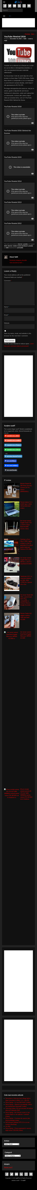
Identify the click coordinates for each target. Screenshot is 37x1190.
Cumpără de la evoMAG (14, 440)
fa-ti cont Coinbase (12, 465)
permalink (20, 247)
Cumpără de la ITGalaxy (14, 445)
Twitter (10, 6)
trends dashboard (22, 246)
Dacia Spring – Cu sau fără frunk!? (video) (17, 1102)
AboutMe (24, 260)
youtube (25, 244)
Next (33, 34)
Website (6, 323)
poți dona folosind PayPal (14, 456)
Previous (26, 34)
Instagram (24, 6)
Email (29, 6)
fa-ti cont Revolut (12, 470)
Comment (7, 280)
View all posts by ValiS (17, 262)
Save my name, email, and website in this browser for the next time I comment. (17, 335)
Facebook (5, 6)
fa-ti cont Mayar (11, 461)
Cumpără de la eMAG (13, 436)
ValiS (24, 38)
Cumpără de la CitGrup (13, 449)
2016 (5, 246)
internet (20, 244)
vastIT (24, 1180)
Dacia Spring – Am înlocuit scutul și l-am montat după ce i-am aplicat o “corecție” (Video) (17, 1114)
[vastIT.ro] (18, 2)
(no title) (7, 1126)
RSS (19, 6)
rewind (15, 246)
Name (6, 307)
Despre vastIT (8, 1167)
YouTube (15, 6)
